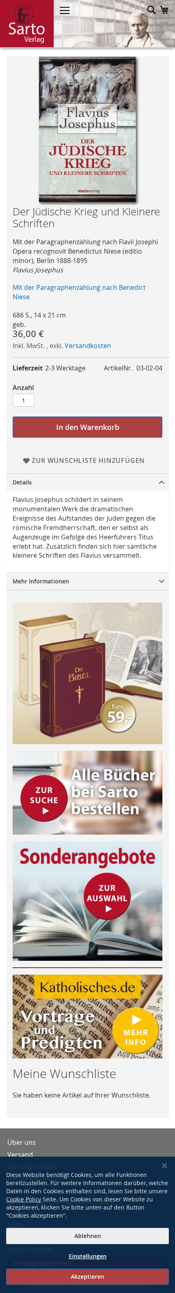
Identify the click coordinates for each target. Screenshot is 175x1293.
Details (22, 482)
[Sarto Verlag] (27, 23)
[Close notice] (164, 1166)
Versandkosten (88, 345)
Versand (20, 1154)
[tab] (87, 482)
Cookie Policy (23, 1199)
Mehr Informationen (41, 581)
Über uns (21, 1142)
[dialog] (87, 1225)
